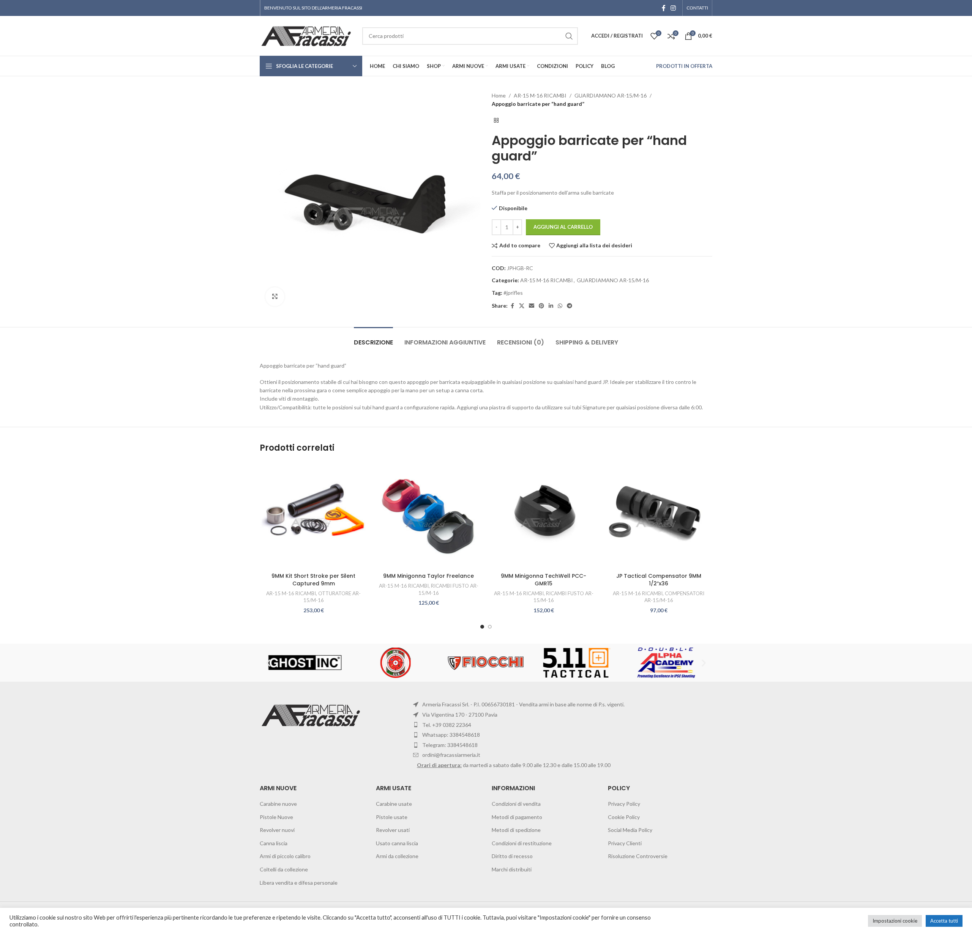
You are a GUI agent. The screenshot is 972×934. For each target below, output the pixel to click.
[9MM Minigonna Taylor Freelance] (428, 515)
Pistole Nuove (276, 817)
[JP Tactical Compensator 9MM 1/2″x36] (658, 515)
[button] (268, 663)
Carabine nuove (278, 803)
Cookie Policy (624, 817)
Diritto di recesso (512, 856)
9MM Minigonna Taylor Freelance (428, 576)
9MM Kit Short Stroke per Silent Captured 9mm (313, 579)
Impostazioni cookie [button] (895, 921)
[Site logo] (307, 35)
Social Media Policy (630, 830)
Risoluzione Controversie (637, 856)
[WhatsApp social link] (560, 306)
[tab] (373, 338)
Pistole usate (391, 817)
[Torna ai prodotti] (496, 120)
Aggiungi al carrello (563, 227)
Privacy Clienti (625, 843)
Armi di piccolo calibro (285, 856)
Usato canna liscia (397, 843)
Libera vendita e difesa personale (299, 882)
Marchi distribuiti (512, 869)
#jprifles (513, 292)
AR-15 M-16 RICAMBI (540, 95)
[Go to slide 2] (490, 627)
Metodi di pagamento (517, 817)
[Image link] (312, 714)
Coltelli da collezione (284, 869)
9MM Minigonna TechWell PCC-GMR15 (543, 579)
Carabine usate (394, 803)
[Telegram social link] (569, 306)
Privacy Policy (624, 803)
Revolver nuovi (277, 830)
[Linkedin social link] (550, 306)
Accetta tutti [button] (944, 921)
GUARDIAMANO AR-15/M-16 (610, 95)
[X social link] (522, 306)
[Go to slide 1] (482, 627)
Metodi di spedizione (516, 830)
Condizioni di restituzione (522, 843)
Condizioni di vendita (516, 803)
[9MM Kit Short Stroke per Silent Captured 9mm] (313, 515)
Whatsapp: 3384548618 (451, 734)
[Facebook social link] (663, 8)
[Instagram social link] (673, 8)
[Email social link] (531, 306)
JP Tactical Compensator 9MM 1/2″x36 (658, 579)
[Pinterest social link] (541, 306)
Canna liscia (273, 843)
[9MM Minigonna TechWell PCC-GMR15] (543, 515)
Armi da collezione (397, 856)
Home (499, 95)
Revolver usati (393, 830)
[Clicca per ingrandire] (274, 296)
